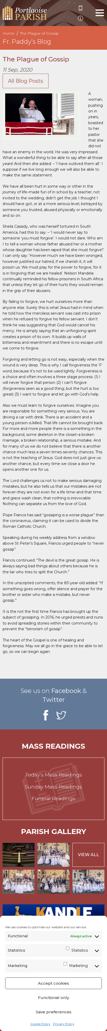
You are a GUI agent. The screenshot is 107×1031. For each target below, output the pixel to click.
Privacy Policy (63, 1024)
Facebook (66, 691)
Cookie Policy (40, 1024)
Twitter (53, 699)
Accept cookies (53, 983)
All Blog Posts (25, 81)
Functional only (53, 997)
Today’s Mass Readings (53, 775)
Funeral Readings (53, 798)
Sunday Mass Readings (53, 787)
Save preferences (53, 1011)
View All (88, 854)
